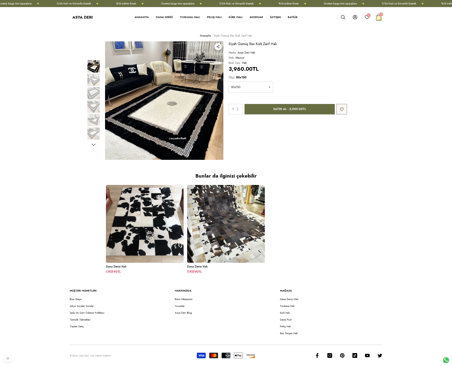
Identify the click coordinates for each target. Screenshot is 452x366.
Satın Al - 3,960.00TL (289, 109)
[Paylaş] (218, 46)
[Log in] (355, 17)
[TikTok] (354, 355)
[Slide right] (93, 145)
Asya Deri (84, 355)
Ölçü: (237, 77)
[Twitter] (379, 355)
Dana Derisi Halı (116, 267)
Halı (244, 63)
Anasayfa (205, 36)
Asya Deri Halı (246, 53)
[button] (143, 17)
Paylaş (218, 46)
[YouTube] (367, 355)
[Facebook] (317, 355)
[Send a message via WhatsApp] (446, 360)
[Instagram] (329, 355)
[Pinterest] (342, 355)
